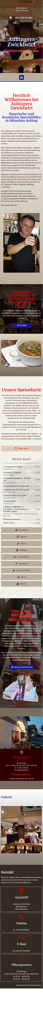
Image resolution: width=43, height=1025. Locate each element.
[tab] (21, 448)
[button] (21, 77)
